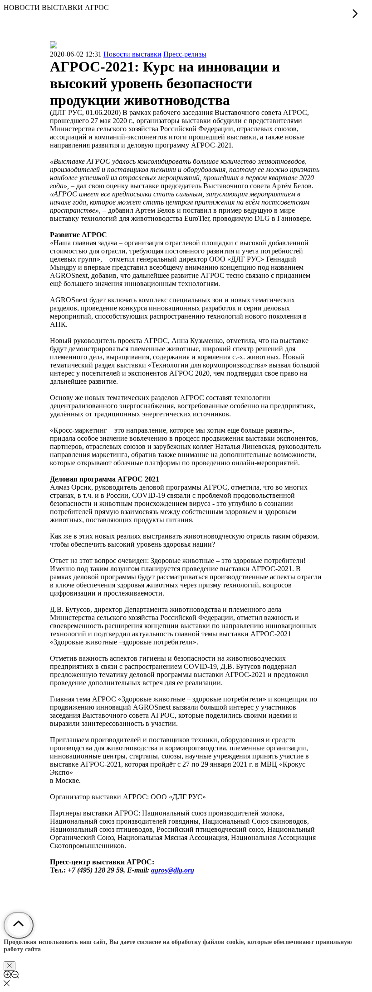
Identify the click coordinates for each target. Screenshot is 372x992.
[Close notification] (9, 966)
